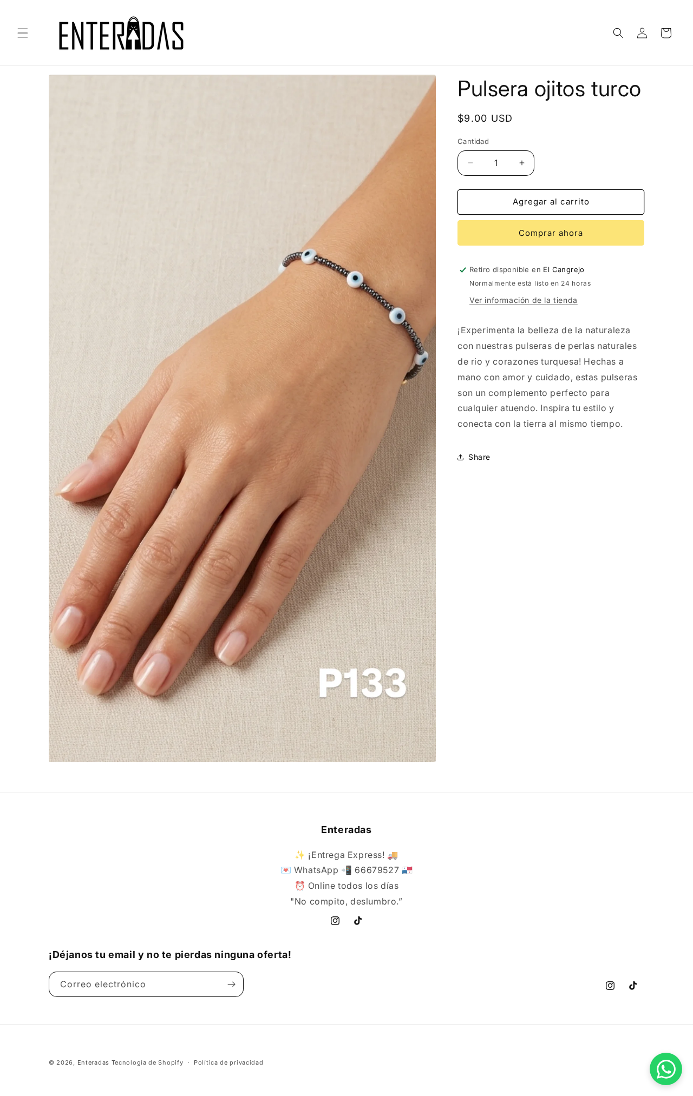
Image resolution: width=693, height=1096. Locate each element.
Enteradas (93, 1062)
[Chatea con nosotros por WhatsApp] (666, 1069)
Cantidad (473, 141)
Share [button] (479, 456)
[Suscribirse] (231, 984)
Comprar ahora (551, 233)
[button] (23, 33)
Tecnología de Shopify (148, 1062)
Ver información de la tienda (523, 300)
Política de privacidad (228, 1062)
